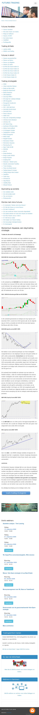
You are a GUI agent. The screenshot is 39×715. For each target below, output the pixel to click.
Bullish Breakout (7, 92)
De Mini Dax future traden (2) (11, 69)
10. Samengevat (7, 224)
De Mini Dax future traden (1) (11, 66)
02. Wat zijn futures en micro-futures (13, 207)
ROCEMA (5, 149)
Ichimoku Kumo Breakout (10, 120)
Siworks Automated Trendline (11, 164)
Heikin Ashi (6, 116)
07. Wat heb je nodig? (9, 218)
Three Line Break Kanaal (10, 20)
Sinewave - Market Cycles (10, 162)
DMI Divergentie (7, 101)
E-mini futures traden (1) (9, 75)
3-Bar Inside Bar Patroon (9, 86)
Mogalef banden (7, 139)
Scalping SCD (7, 160)
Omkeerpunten (7, 198)
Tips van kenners (7, 196)
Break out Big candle (8, 88)
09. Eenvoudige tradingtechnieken (12, 222)
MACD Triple (6, 137)
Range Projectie (7, 158)
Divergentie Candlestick (9, 103)
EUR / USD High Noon (9, 107)
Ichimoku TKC (6, 122)
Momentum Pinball (8, 141)
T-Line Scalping (7, 166)
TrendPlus (6, 174)
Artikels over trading (8, 51)
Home (2, 20)
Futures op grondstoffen (9, 58)
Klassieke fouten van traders (11, 32)
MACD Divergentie (8, 134)
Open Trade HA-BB (8, 147)
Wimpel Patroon (7, 185)
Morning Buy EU (7, 145)
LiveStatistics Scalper (9, 132)
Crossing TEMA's (7, 97)
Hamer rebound (7, 113)
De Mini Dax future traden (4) (11, 73)
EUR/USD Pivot (7, 111)
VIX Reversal (6, 178)
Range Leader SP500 (9, 155)
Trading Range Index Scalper (10, 172)
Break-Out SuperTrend (9, 90)
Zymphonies (9, 712)
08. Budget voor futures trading (11, 220)
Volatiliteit (6, 40)
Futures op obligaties (9, 62)
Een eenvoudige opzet (9, 194)
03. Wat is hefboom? (9, 209)
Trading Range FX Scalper (10, 170)
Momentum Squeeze (8, 143)
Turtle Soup (6, 176)
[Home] (10, 3)
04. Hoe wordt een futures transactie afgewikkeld (16, 211)
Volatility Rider (7, 183)
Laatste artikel (7, 49)
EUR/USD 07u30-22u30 (9, 109)
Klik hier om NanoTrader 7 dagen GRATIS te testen (15, 649)
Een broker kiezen (8, 38)
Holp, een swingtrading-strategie (12, 118)
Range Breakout (7, 153)
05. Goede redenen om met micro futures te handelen (17, 213)
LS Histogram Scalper (9, 130)
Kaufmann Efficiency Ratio (10, 126)
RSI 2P (5, 151)
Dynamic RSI (6, 105)
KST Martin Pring (7, 124)
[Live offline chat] (32, 710)
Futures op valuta (8, 64)
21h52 (4, 84)
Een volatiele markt (8, 192)
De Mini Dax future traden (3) (11, 71)
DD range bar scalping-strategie (11, 99)
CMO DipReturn (7, 95)
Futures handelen (8, 29)
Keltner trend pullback (9, 128)
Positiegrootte (7, 42)
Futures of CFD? (7, 36)
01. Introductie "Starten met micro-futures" (14, 205)
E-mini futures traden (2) (9, 77)
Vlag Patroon (6, 181)
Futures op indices (8, 60)
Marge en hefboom (8, 34)
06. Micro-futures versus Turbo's (12, 216)
